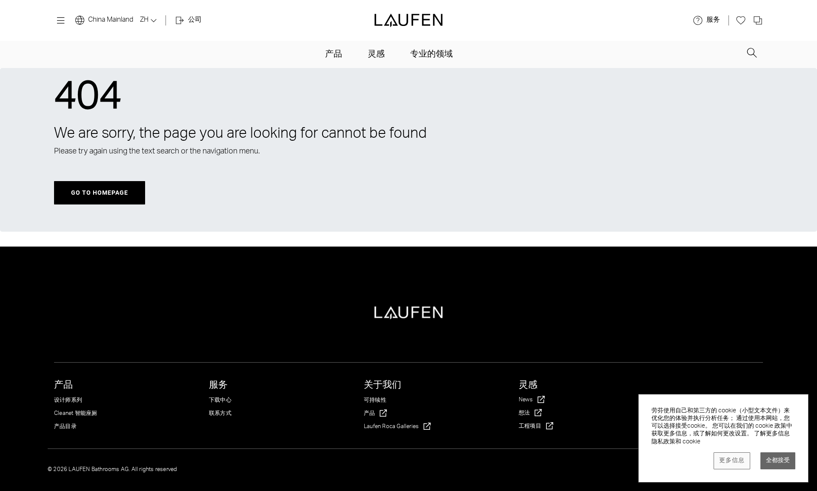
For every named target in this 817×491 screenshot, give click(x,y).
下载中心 (220, 400)
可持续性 (375, 400)
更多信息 (732, 461)
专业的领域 (431, 55)
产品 (333, 55)
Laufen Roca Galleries (391, 427)
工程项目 (530, 426)
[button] (752, 54)
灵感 (376, 55)
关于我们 (382, 385)
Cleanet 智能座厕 (75, 414)
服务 (218, 385)
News (526, 400)
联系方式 (220, 414)
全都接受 (778, 461)
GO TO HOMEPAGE (99, 192)
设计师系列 (68, 400)
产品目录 (65, 427)
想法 (524, 413)
